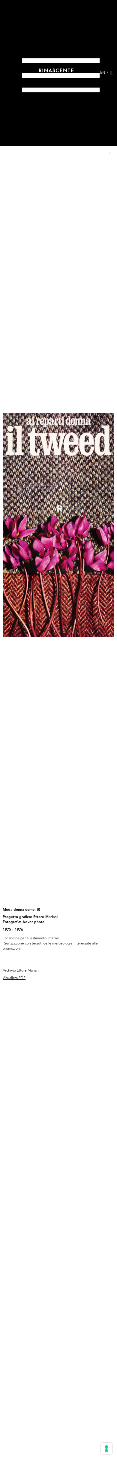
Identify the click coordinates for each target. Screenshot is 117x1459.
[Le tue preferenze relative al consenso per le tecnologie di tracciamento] (106, 1448)
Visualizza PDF (14, 978)
